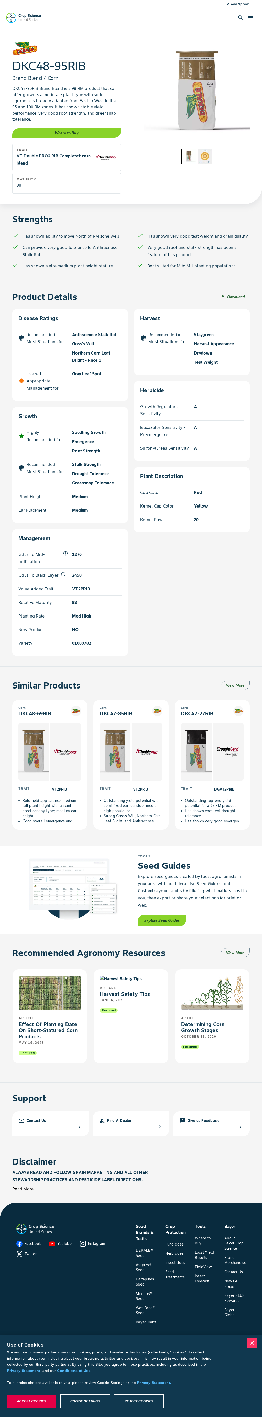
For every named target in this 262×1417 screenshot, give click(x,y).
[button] (21, 1229)
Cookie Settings (85, 1401)
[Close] (252, 1343)
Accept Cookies (31, 1401)
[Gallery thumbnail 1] (189, 156)
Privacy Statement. (154, 1383)
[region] (131, 1376)
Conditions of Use (73, 1371)
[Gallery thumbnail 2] (205, 156)
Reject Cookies (139, 1401)
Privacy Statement (23, 1371)
